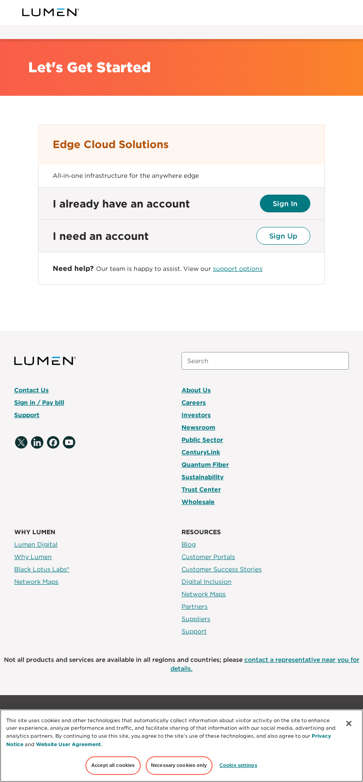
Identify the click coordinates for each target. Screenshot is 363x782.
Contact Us (31, 390)
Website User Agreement (68, 744)
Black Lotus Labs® (42, 569)
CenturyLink (201, 452)
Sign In (285, 203)
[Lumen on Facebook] (53, 443)
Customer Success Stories (222, 569)
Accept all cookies (113, 765)
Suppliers (196, 619)
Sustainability (203, 477)
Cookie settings (238, 765)
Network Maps (36, 582)
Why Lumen (33, 557)
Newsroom (198, 427)
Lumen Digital (36, 544)
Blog (189, 544)
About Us (196, 390)
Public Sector (202, 440)
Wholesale (198, 502)
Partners (195, 606)
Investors (196, 415)
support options (238, 269)
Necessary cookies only (179, 765)
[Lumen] (51, 12)
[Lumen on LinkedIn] (37, 443)
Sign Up (283, 235)
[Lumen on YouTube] (69, 443)
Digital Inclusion (207, 582)
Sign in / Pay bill (39, 403)
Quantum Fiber (205, 465)
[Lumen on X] (21, 443)
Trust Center (201, 489)
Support (26, 415)
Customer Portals (208, 557)
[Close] (349, 723)
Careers (194, 403)
